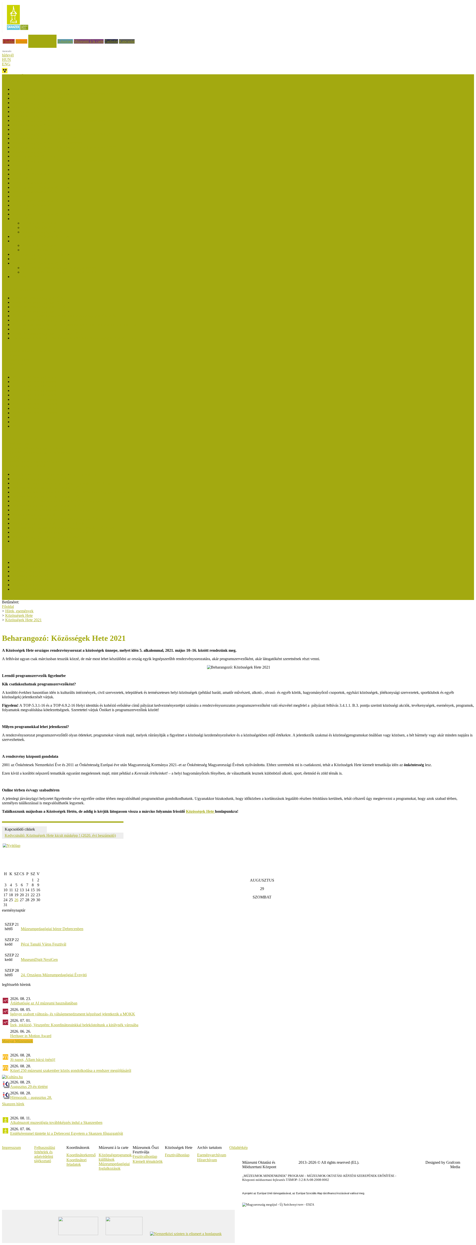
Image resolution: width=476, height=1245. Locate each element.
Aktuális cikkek (14, 364)
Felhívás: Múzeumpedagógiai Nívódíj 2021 (46, 138)
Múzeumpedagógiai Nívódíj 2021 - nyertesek (47, 129)
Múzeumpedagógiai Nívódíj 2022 (38, 125)
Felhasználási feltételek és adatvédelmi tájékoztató (44, 1154)
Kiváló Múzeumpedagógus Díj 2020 (40, 311)
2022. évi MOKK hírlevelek (34, 395)
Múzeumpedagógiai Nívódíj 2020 (38, 152)
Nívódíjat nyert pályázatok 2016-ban (40, 187)
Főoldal (9, 41)
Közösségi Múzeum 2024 (32, 567)
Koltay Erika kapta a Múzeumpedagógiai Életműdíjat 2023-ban (61, 483)
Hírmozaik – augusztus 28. (31, 1097)
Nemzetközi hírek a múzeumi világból (31, 461)
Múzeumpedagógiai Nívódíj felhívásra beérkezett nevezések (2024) (64, 103)
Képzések (65, 41)
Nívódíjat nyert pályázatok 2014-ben (40, 214)
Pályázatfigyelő (14, 457)
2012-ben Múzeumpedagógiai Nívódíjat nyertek (59, 268)
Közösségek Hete (16, 443)
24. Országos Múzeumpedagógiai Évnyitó (54, 975)
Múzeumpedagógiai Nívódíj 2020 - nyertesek (47, 143)
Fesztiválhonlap (177, 1155)
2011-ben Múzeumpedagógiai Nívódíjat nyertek (59, 272)
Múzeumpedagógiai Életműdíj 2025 (40, 479)
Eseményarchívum (211, 1155)
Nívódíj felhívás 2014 (39, 227)
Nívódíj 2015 (22, 210)
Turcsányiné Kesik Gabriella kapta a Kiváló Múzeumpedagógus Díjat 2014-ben (74, 338)
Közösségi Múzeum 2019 (32, 585)
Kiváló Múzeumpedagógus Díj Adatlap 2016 (47, 333)
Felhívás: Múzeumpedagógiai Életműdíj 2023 (47, 488)
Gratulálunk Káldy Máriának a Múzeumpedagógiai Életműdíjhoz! (63, 510)
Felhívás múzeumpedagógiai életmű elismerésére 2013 (54, 541)
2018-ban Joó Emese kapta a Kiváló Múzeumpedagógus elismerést (64, 316)
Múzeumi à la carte (89, 41)
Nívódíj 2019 (22, 165)
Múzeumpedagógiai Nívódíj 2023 (38, 116)
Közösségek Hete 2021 (23, 620)
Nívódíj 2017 (22, 178)
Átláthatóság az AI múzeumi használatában (43, 1003)
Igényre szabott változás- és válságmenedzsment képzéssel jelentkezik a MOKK (72, 1014)
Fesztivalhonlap (145, 1156)
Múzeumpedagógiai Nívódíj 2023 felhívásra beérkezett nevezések (63, 111)
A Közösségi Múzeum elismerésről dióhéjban (47, 589)
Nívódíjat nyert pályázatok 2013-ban (40, 236)
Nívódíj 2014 (22, 219)
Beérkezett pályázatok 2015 (33, 205)
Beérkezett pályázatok (39, 223)
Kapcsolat (127, 41)
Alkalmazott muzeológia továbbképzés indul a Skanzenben (56, 1122)
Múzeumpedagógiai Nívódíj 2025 (38, 98)
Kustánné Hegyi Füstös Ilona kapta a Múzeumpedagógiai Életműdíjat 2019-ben (74, 501)
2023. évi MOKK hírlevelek (34, 390)
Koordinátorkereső (81, 1155)
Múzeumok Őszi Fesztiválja (24, 76)
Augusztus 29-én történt (29, 1086)
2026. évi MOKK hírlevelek (34, 377)
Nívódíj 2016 (22, 196)
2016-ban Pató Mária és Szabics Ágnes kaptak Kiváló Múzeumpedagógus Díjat (74, 325)
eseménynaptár (13, 910)
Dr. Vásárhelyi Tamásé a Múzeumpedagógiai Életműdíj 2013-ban (63, 528)
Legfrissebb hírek (15, 360)
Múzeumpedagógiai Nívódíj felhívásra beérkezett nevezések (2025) (64, 94)
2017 (16, 417)
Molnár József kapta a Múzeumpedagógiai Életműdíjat (54, 474)
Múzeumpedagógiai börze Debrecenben (52, 929)
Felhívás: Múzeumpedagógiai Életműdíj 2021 (47, 496)
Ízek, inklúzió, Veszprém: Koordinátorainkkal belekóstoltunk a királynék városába (74, 1025)
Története (19, 276)
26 (16, 900)
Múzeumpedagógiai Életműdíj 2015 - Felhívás (48, 523)
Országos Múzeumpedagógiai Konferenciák (36, 452)
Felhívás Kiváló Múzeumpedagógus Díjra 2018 (49, 320)
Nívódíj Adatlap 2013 (29, 259)
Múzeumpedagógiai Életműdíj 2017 (40, 514)
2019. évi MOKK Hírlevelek (34, 408)
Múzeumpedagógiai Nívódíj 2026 (38, 89)
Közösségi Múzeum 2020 (32, 580)
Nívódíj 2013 (22, 241)
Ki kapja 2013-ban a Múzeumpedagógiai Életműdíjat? (54, 532)
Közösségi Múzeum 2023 (32, 571)
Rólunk (21, 41)
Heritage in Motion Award (30, 1036)
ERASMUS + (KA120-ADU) (26, 439)
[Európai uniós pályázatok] (11, 845)
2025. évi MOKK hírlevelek (34, 381)
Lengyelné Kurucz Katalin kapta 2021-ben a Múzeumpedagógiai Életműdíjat (72, 492)
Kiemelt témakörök (148, 1161)
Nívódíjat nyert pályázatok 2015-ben (40, 201)
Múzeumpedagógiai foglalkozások (114, 1166)
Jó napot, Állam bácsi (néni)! (32, 1059)
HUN (6, 59)
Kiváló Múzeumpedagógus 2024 (37, 302)
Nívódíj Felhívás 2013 (39, 250)
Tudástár (111, 41)
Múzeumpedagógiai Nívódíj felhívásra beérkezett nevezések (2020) (64, 147)
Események (11, 355)
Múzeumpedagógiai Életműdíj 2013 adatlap (46, 537)
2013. (16, 426)
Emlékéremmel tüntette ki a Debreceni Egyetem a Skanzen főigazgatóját (66, 1133)
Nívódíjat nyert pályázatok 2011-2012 (41, 263)
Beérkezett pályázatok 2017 (33, 183)
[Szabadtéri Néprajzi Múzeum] (17, 31)
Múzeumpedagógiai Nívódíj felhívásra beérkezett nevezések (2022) (64, 120)
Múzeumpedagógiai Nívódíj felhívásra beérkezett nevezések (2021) (64, 134)
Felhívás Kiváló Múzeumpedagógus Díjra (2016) (50, 329)
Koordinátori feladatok (76, 1162)
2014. (16, 422)
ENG (6, 64)
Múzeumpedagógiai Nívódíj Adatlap (50, 232)
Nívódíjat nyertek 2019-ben (33, 156)
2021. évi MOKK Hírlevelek (34, 399)
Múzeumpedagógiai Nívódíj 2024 (38, 107)
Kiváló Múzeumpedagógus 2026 (37, 298)
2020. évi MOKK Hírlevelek (34, 404)
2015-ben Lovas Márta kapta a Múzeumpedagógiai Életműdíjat (61, 519)
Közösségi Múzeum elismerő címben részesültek (50, 562)
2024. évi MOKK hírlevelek (34, 386)
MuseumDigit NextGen (39, 959)
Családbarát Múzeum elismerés (26, 351)
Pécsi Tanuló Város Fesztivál (43, 944)
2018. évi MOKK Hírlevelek (34, 413)
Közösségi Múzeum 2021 (32, 576)
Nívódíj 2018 (22, 169)
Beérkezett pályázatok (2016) (35, 192)
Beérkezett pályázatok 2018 (33, 174)
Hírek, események (42, 37)
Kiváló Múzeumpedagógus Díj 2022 (40, 307)
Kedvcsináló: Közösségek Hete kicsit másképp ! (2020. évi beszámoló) (60, 835)
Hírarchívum (207, 1160)
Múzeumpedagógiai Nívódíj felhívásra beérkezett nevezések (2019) (64, 161)
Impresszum (11, 1147)
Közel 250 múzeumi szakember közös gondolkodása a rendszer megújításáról (70, 1070)
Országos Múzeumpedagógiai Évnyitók (33, 448)
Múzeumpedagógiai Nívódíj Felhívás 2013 (45, 254)
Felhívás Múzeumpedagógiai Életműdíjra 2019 (48, 505)
